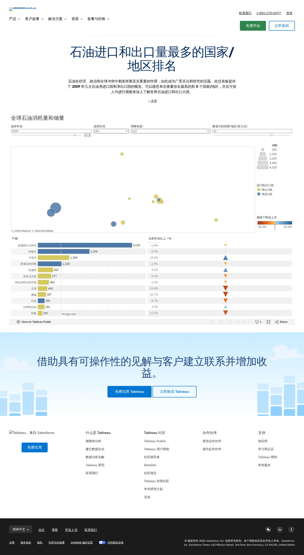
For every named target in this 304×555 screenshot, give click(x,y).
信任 (41, 530)
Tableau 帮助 (267, 457)
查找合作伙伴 (212, 441)
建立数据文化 (95, 449)
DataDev (150, 465)
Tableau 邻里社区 (156, 481)
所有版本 (264, 465)
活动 (147, 497)
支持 (261, 432)
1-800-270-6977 (268, 13)
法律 (11, 542)
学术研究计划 (153, 489)
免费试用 (34, 447)
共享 (153, 101)
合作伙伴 (210, 432)
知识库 (263, 441)
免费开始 (253, 25)
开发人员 (71, 530)
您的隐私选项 (115, 542)
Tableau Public (155, 441)
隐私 (40, 542)
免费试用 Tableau (129, 391)
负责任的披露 (57, 542)
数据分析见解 (95, 457)
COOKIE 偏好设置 (82, 542)
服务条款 (25, 542)
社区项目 (150, 473)
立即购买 (282, 25)
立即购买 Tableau (174, 391)
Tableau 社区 (154, 432)
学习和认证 (266, 449)
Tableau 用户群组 (156, 449)
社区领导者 (152, 457)
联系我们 (245, 13)
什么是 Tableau (98, 432)
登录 (289, 13)
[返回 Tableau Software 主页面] (26, 7)
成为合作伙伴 (212, 449)
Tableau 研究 (95, 465)
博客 (55, 530)
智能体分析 (93, 441)
